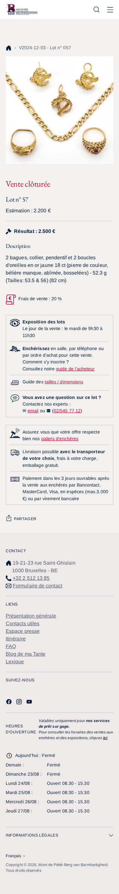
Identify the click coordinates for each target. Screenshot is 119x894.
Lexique (15, 661)
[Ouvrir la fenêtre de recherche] (96, 9)
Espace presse (23, 631)
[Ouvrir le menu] (109, 9)
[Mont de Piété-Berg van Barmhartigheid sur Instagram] (19, 703)
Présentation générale (31, 616)
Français (13, 856)
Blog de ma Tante (25, 654)
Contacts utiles (22, 623)
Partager (25, 519)
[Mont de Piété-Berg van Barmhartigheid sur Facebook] (9, 703)
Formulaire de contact (37, 585)
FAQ (11, 646)
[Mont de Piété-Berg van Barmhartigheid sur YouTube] (30, 703)
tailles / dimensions (64, 381)
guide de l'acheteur (75, 368)
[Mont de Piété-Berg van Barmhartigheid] (21, 9)
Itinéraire (16, 638)
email (33, 410)
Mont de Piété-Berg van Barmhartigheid (73, 865)
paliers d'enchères (59, 438)
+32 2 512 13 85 (31, 578)
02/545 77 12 (67, 410)
